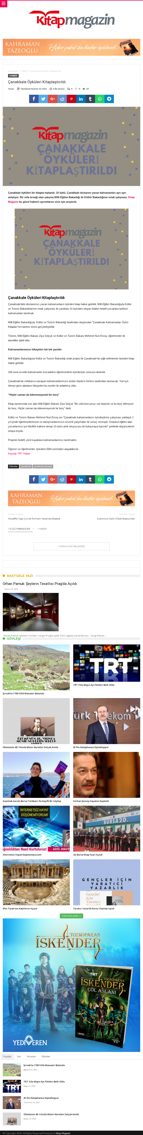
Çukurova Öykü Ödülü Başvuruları (116, 516)
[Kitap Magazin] (71, 3)
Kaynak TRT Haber (19, 453)
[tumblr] (90, 99)
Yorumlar (31, 1056)
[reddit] (62, 99)
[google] (52, 99)
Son (19, 1056)
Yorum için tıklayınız (71, 546)
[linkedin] (81, 99)
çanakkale (26, 466)
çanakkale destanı (43, 466)
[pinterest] (71, 99)
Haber (24, 71)
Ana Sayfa (12, 71)
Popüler (7, 1056)
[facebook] (34, 99)
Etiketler (46, 1056)
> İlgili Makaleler (19, 528)
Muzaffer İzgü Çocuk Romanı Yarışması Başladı (34, 516)
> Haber (42, 528)
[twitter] (43, 99)
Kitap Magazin (63, 1133)
